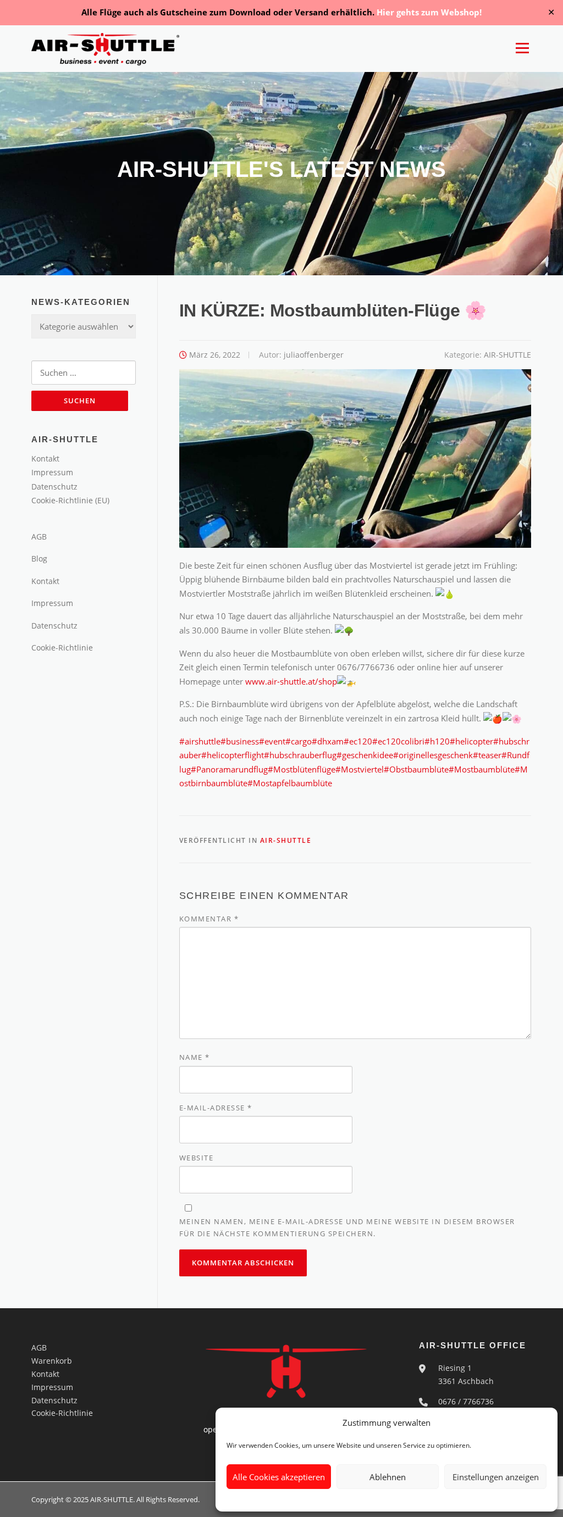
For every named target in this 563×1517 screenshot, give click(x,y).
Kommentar (209, 919)
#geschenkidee (364, 754)
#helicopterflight (232, 754)
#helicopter (471, 741)
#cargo (298, 741)
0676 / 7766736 (466, 1401)
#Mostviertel (359, 769)
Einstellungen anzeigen (495, 1476)
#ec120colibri (398, 741)
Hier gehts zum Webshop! (429, 12)
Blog (39, 558)
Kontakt (45, 458)
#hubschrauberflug (300, 754)
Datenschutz (54, 486)
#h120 (437, 741)
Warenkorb (51, 1360)
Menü (522, 48)
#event (272, 741)
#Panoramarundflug (229, 769)
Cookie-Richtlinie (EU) (70, 500)
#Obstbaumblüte (416, 769)
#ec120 (358, 741)
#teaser (487, 754)
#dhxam (328, 741)
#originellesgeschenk (433, 754)
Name (194, 1057)
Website (196, 1158)
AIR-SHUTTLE (507, 354)
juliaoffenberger (314, 354)
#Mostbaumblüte (482, 769)
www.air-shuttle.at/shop (291, 681)
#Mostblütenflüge (301, 769)
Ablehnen (387, 1476)
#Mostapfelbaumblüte (289, 782)
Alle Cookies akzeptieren (279, 1476)
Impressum (52, 472)
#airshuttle (199, 741)
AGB (39, 536)
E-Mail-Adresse (215, 1108)
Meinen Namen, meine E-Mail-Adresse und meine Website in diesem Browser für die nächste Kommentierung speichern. (347, 1227)
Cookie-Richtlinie (62, 647)
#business (239, 741)
